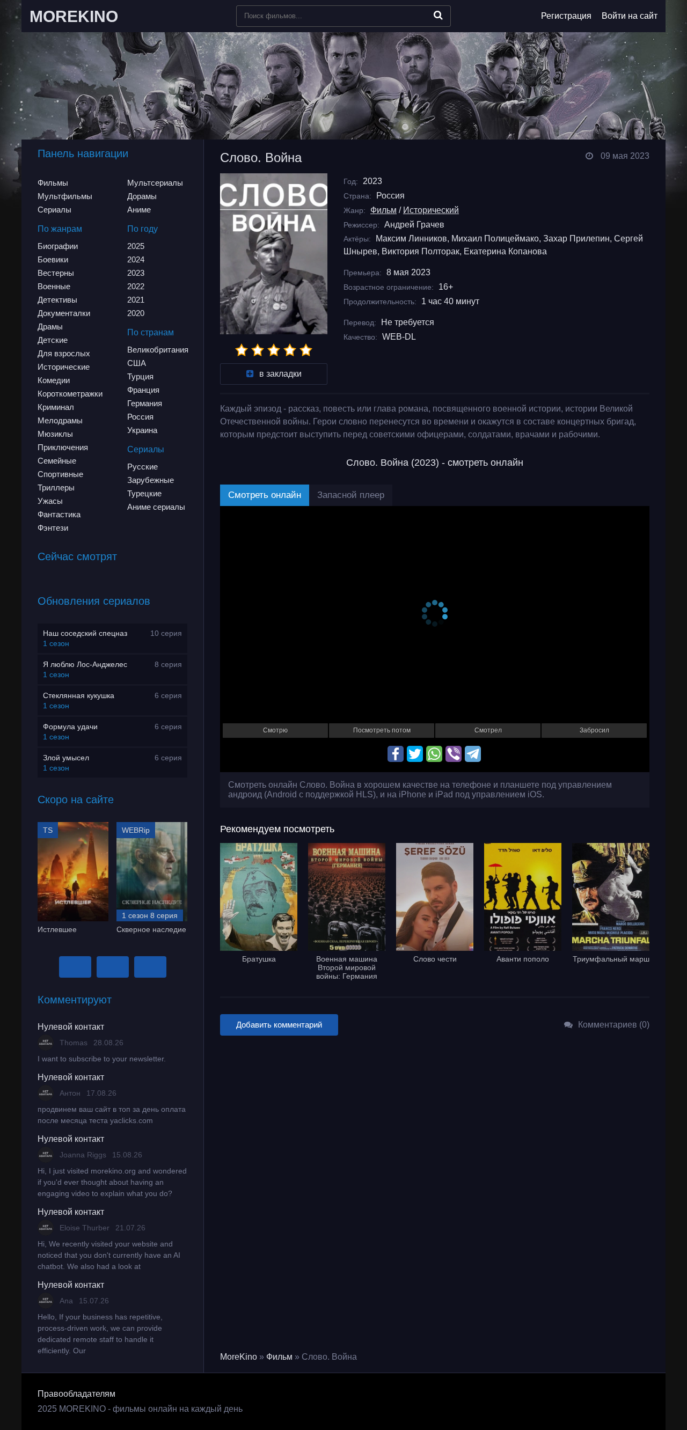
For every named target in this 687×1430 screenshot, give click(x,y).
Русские (142, 466)
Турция (140, 376)
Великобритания (157, 349)
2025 (135, 246)
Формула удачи (70, 726)
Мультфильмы (65, 196)
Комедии (54, 380)
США (136, 363)
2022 (135, 286)
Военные (54, 286)
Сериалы (54, 209)
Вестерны (56, 272)
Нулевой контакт (71, 1026)
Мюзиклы (55, 433)
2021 (135, 299)
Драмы (50, 326)
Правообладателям (76, 1393)
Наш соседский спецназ (85, 633)
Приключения (63, 447)
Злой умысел (66, 757)
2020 (135, 313)
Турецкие (144, 493)
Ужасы (50, 500)
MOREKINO (74, 16)
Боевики (53, 259)
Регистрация (566, 15)
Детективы (57, 299)
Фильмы (53, 182)
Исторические (64, 366)
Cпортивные (60, 474)
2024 (135, 259)
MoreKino (238, 1356)
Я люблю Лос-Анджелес (85, 664)
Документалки (64, 313)
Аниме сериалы (156, 506)
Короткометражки (70, 393)
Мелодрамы (60, 420)
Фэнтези (53, 527)
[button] (75, 967)
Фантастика (59, 514)
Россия (140, 416)
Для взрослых (64, 353)
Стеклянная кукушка (78, 695)
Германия (144, 403)
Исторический (431, 210)
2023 (135, 272)
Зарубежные (150, 480)
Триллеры (56, 487)
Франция (143, 389)
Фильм (383, 210)
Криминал (56, 407)
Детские (53, 339)
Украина (142, 430)
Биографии (58, 246)
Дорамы (142, 196)
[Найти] (438, 15)
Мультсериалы (155, 182)
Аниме (139, 209)
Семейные (57, 460)
